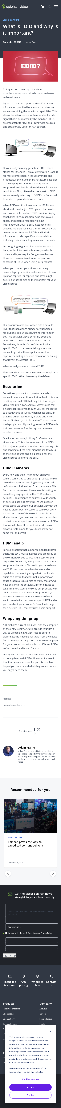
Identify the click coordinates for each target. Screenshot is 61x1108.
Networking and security (14, 705)
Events (42, 1024)
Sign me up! (9, 955)
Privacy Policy (46, 933)
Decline (30, 1095)
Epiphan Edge (8, 1014)
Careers (43, 1014)
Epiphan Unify (9, 1019)
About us (43, 1009)
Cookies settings (30, 1079)
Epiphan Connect (10, 1024)
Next (53, 873)
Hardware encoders (11, 1009)
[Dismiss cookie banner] (51, 1031)
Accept (30, 1087)
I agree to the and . (30, 933)
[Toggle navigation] (56, 6)
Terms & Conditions (28, 933)
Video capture (11, 19)
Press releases (46, 1019)
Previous (8, 873)
